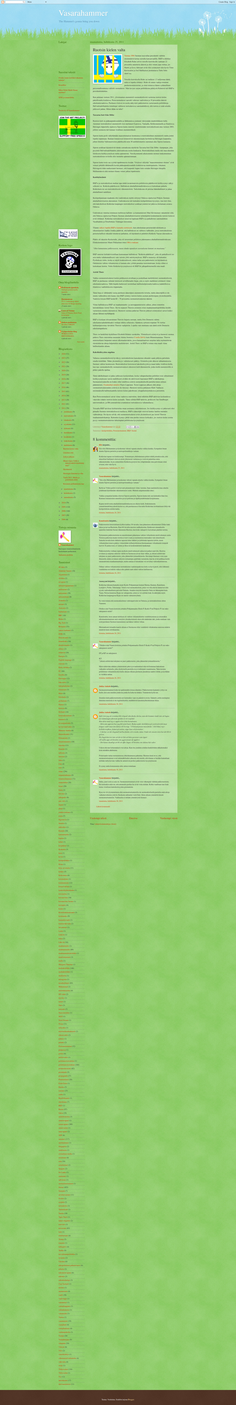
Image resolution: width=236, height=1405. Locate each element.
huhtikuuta (68, 445)
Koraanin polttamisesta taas (73, 483)
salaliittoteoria (64, 1116)
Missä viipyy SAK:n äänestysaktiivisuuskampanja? (73, 463)
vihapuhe (62, 1343)
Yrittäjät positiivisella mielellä (69, 290)
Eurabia (61, 674)
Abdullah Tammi (65, 571)
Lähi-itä (62, 942)
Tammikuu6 (63, 1209)
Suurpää (62, 1191)
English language (65, 660)
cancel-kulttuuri (65, 630)
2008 (64, 511)
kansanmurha (64, 834)
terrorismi (62, 1228)
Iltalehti (62, 749)
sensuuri (62, 1139)
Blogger (131, 1399)
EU (60, 671)
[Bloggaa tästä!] (130, 427)
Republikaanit (64, 1098)
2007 (64, 515)
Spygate (62, 1168)
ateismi (61, 604)
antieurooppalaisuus (66, 585)
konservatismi (64, 886)
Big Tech (62, 622)
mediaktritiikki (64, 971)
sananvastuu (63, 1128)
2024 (64, 353)
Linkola (61, 934)
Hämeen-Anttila (65, 730)
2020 (64, 370)
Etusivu (133, 818)
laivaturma (63, 927)
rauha (61, 1094)
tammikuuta (68, 497)
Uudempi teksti (98, 818)
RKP (129, 430)
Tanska (61, 1213)
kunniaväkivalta (65, 923)
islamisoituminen (65, 778)
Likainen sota (68, 452)
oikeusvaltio (63, 1035)
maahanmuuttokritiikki (67, 953)
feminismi (62, 689)
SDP (60, 1135)
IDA (100, 445)
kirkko (61, 871)
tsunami (62, 1243)
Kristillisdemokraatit (66, 912)
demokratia (63, 641)
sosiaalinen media (65, 1153)
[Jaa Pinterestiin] (138, 427)
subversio (62, 1180)
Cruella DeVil (139, 337)
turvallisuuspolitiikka (67, 1254)
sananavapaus (64, 1120)
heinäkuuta (68, 432)
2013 (64, 399)
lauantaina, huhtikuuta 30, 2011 (111, 704)
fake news (62, 682)
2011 (64, 408)
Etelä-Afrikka (64, 667)
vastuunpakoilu (64, 1332)
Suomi (134, 430)
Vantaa (61, 1317)
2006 (64, 519)
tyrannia (62, 1257)
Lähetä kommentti (103, 806)
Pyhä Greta (63, 1083)
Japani (61, 804)
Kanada (61, 830)
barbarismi (63, 611)
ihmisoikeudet (64, 734)
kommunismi (64, 882)
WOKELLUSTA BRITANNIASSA (67, 334)
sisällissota (63, 1150)
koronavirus (63, 897)
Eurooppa (62, 678)
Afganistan (63, 574)
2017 (64, 383)
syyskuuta (68, 424)
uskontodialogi (64, 1280)
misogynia (63, 979)
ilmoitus (62, 745)
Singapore (62, 1146)
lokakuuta (68, 420)
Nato (60, 1005)
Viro (60, 1350)
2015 (64, 391)
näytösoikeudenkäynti (67, 1031)
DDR (61, 634)
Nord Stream (63, 1020)
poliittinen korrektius (67, 1064)
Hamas (61, 704)
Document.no (66, 299)
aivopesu (62, 582)
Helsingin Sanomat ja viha (73, 473)
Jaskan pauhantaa (68, 322)
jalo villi (62, 801)
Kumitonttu (104, 520)
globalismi (63, 700)
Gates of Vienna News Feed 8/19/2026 (71, 314)
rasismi (61, 1090)
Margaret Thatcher (66, 964)
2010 (64, 502)
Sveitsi (61, 1198)
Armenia (62, 600)
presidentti (63, 1072)
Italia (61, 790)
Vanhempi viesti (168, 818)
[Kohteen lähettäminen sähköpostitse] (127, 427)
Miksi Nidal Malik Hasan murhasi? (68, 91)
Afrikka (62, 578)
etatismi (62, 663)
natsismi (62, 1009)
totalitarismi (63, 1235)
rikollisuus (63, 1102)
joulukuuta (68, 411)
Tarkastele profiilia (66, 555)
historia (61, 708)
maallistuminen (64, 957)
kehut (61, 842)
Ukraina (62, 1261)
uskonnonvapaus (65, 1272)
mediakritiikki (64, 968)
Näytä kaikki (81, 342)
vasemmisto (63, 1321)
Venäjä (61, 1335)
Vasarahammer (83, 12)
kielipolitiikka (107, 430)
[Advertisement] (69, 184)
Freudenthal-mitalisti (112, 384)
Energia (61, 656)
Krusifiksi (62, 85)
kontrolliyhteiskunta (66, 890)
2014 (64, 395)
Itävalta (61, 793)
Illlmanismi (63, 738)
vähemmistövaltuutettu (67, 1358)
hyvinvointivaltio (65, 726)
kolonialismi (63, 879)
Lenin (61, 931)
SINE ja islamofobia (66, 97)
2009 (64, 507)
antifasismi (63, 589)
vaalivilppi (63, 1298)
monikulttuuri (64, 983)
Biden (61, 619)
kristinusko (63, 916)
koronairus (63, 894)
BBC (60, 615)
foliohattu (62, 697)
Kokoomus (63, 875)
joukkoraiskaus (64, 812)
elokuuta (67, 428)
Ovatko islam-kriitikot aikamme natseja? (71, 78)
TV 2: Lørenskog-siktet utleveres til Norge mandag (71, 302)
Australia (62, 608)
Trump (61, 1239)
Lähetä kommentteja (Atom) (105, 824)
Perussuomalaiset (119, 430)
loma (60, 938)
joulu (61, 816)
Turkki (61, 1250)
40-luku (62, 567)
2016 (64, 387)
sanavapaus (63, 1131)
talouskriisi (63, 1205)
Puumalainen (64, 1079)
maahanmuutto (64, 949)
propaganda (63, 1076)
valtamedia (63, 1313)
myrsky (61, 998)
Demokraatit (63, 637)
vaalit (61, 1295)
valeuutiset (63, 1302)
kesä (60, 853)
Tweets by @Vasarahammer (69, 110)
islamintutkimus (65, 775)
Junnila (61, 823)
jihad (60, 808)
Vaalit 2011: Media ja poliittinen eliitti (71, 478)
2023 (64, 358)
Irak (60, 764)
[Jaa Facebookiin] (135, 427)
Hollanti (62, 712)
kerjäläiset (62, 845)
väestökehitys (64, 1354)
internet (61, 756)
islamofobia (63, 782)
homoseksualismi (65, 715)
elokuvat (62, 652)
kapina (61, 838)
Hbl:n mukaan (132, 242)
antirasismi (63, 593)
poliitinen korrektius (66, 1061)
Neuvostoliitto (64, 1012)
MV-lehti (62, 994)
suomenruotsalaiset (66, 1183)
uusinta (61, 1287)
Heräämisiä (67, 469)
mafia (61, 960)
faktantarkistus (64, 686)
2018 (64, 379)
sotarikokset (63, 1165)
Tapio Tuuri (63, 1217)
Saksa (61, 1113)
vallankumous (64, 1309)
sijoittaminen (64, 1142)
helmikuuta (68, 493)
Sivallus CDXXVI (67, 324)
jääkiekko (62, 827)
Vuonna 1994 (129, 55)
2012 (64, 404)
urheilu (61, 1269)
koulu (61, 908)
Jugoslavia (63, 819)
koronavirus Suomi (66, 901)
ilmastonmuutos (65, 741)
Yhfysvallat (63, 1373)
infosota (62, 753)
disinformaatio (64, 645)
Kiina (61, 864)
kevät (61, 856)
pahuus (61, 1038)
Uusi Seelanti (64, 1284)
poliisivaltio (63, 1057)
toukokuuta (68, 441)
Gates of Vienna (67, 310)
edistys (61, 648)
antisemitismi (64, 596)
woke (61, 1365)
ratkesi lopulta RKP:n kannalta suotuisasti (115, 227)
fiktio (61, 693)
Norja (61, 1023)
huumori (62, 719)
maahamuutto (64, 946)
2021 (64, 366)
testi (60, 1232)
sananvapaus (63, 1124)
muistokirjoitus (64, 990)
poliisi (61, 1053)
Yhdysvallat (63, 1369)
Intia (60, 760)
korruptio (62, 905)
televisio (62, 1224)
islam (61, 771)
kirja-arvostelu (64, 868)
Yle (60, 1376)
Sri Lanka (62, 1172)
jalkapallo (62, 797)
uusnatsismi (63, 1291)
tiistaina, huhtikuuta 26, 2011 (110, 512)
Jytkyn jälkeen (68, 456)
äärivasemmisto (64, 1384)
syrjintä (61, 1202)
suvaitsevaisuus (64, 1194)
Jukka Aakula (105, 686)
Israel (61, 786)
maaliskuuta (68, 489)
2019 (64, 374)
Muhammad (63, 986)
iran (60, 767)
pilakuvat (62, 1050)
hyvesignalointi (64, 723)
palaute (61, 1042)
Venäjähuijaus (64, 1339)
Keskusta (62, 849)
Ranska (61, 1087)
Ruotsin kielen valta (70, 448)
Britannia (62, 626)
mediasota (62, 975)
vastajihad (62, 1324)
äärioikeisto (63, 1380)
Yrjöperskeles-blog (69, 331)
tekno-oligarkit (64, 1220)
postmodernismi (65, 1068)
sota (60, 1161)
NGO (61, 1016)
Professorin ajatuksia (70, 287)
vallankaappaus (64, 1306)
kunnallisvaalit (64, 920)
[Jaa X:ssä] (132, 427)
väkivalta (62, 1361)
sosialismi (62, 1157)
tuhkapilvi (62, 1246)
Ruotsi (61, 1109)
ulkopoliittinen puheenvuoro (69, 1265)
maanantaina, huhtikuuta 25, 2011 (112, 468)
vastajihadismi (64, 1328)
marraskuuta (69, 415)
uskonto (62, 1276)
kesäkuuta (68, 436)
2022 (64, 362)
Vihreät (61, 1347)
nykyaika (62, 1027)
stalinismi (62, 1176)
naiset (61, 1001)
